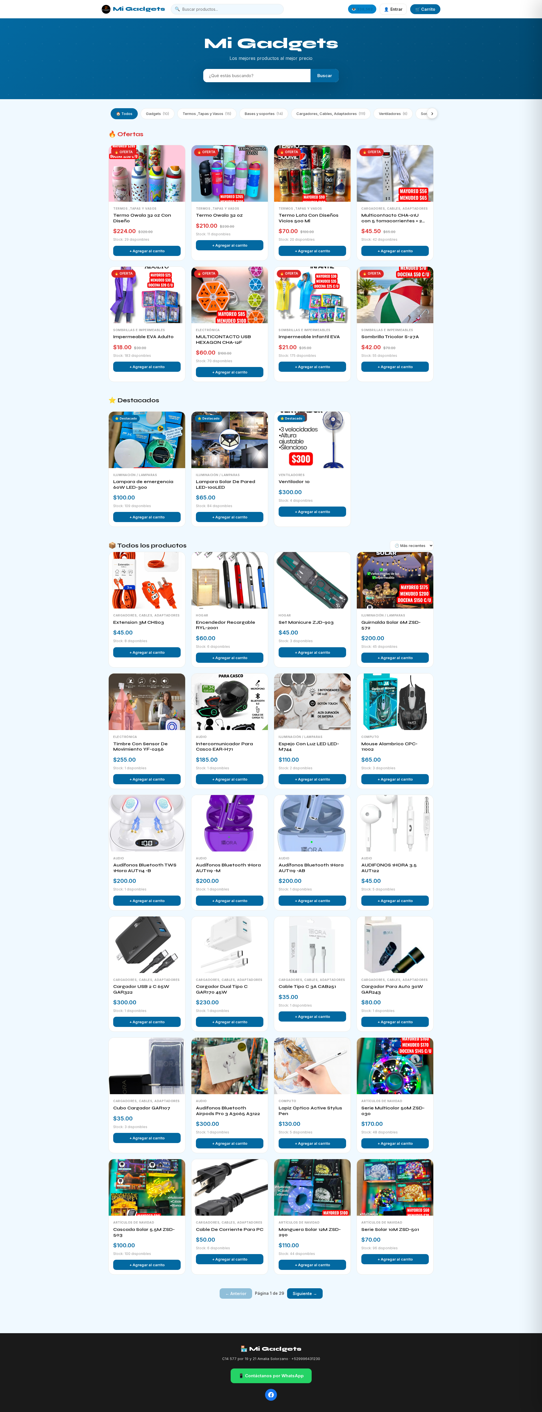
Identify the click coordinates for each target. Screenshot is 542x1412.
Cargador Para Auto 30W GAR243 (392, 989)
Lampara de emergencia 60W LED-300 (143, 484)
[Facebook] (271, 1395)
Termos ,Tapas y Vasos (207, 113)
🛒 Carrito (425, 9)
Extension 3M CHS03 (138, 622)
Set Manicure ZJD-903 (306, 622)
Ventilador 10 (294, 481)
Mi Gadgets (139, 8)
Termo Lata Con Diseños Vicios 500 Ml (308, 218)
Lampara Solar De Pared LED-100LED (225, 484)
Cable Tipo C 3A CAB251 (307, 986)
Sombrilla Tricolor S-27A (390, 336)
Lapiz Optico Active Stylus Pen (310, 1110)
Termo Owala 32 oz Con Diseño (142, 218)
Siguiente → (305, 1293)
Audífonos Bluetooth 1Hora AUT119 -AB (311, 868)
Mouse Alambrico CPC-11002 (389, 746)
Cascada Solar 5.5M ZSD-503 (144, 1232)
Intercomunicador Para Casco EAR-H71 (224, 746)
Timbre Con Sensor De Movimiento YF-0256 (140, 746)
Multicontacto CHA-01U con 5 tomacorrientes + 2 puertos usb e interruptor (392, 218)
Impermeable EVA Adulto (143, 336)
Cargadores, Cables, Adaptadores (330, 113)
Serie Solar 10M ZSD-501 (390, 1229)
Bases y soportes (264, 113)
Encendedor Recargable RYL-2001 (225, 625)
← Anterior (235, 1293)
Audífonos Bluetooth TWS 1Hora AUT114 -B (144, 868)
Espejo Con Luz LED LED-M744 (309, 746)
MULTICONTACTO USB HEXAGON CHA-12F (223, 339)
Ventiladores (393, 113)
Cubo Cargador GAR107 (141, 1108)
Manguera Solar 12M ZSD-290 (310, 1232)
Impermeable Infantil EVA (309, 336)
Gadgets (157, 113)
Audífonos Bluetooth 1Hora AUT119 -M (228, 868)
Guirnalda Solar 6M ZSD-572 (391, 625)
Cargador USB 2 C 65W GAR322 (141, 989)
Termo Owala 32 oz (219, 215)
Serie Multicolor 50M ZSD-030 (393, 1110)
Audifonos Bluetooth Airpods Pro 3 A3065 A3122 (228, 1110)
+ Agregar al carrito (147, 251)
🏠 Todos (124, 113)
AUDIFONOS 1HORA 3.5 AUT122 (389, 868)
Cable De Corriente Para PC (229, 1229)
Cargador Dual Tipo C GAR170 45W (222, 989)
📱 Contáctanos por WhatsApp (271, 1375)
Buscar (324, 75)
